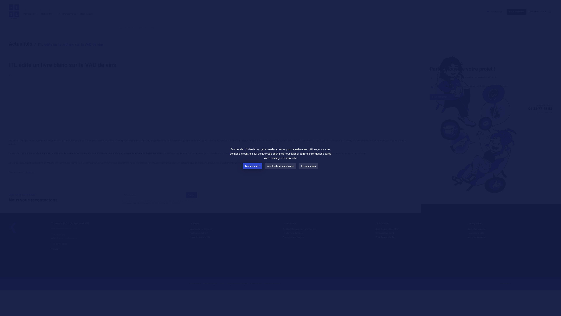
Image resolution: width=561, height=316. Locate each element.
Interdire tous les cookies (280, 166)
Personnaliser (308, 166)
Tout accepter (252, 166)
